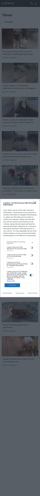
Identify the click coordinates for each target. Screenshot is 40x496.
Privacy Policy (32, 293)
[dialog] (20, 248)
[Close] (36, 203)
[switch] (31, 248)
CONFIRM (12, 285)
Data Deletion (7, 293)
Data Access (20, 293)
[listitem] (20, 242)
